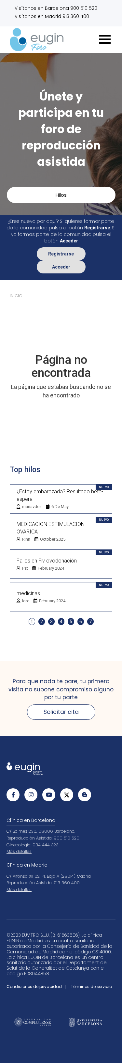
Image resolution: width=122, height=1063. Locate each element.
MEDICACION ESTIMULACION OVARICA (51, 528)
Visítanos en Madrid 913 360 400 (52, 16)
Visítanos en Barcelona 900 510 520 (56, 8)
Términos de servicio (91, 986)
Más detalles (19, 851)
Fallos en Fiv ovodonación (47, 561)
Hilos (61, 195)
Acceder (61, 267)
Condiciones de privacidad (34, 986)
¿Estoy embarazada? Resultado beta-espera (60, 495)
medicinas (28, 593)
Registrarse (61, 253)
